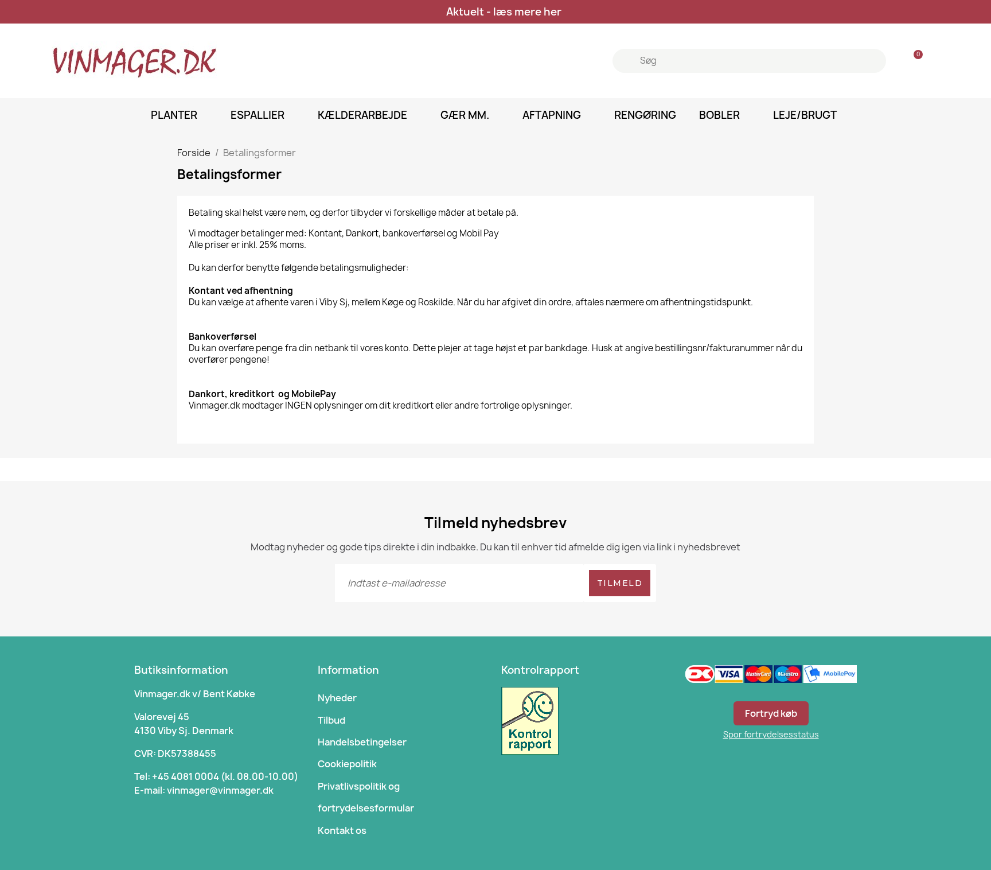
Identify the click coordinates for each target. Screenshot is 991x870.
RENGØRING (645, 115)
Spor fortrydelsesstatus (771, 734)
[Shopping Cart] (913, 61)
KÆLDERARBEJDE (362, 115)
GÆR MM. (464, 115)
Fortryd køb (771, 713)
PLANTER (174, 115)
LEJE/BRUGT (805, 115)
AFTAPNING (551, 115)
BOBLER (719, 115)
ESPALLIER (257, 115)
